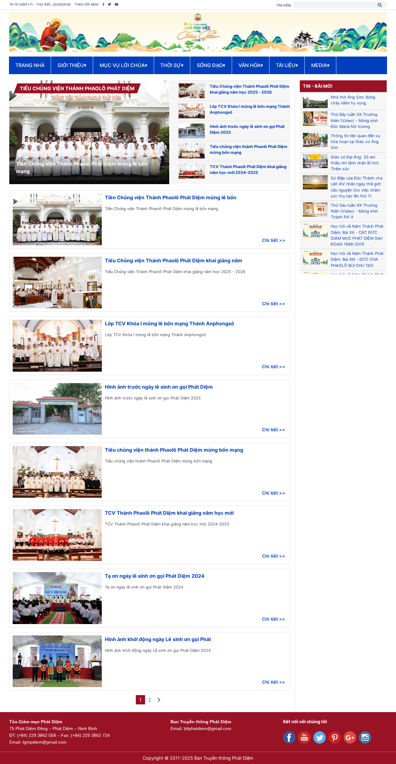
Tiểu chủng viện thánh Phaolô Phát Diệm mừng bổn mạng (174, 450)
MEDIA (320, 65)
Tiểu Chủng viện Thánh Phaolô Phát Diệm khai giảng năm (173, 260)
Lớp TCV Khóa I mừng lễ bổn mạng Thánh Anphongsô (169, 323)
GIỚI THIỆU (72, 65)
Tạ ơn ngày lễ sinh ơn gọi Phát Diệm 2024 (154, 576)
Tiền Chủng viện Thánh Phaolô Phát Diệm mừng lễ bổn (170, 197)
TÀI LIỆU (287, 65)
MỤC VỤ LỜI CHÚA (123, 65)
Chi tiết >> (273, 240)
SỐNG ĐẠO (211, 65)
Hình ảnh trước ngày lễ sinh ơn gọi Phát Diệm (159, 387)
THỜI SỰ (171, 65)
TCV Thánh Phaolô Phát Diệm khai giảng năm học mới (169, 513)
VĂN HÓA (251, 65)
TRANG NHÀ (30, 65)
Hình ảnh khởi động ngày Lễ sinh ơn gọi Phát (158, 639)
